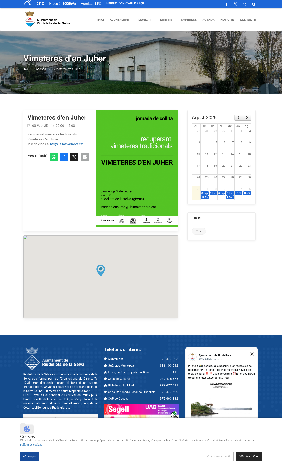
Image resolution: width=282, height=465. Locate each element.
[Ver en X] (252, 355)
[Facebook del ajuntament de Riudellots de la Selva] (226, 4)
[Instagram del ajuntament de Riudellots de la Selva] (244, 4)
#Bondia (193, 366)
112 (175, 371)
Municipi (145, 20)
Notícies (227, 20)
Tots (199, 231)
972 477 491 (169, 385)
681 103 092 (169, 365)
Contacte (248, 20)
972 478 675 (169, 378)
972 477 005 (169, 358)
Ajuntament (120, 20)
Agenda (208, 20)
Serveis (166, 20)
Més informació (247, 456)
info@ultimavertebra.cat (66, 144)
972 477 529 (169, 391)
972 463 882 (169, 398)
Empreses (189, 20)
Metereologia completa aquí (125, 3)
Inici (100, 20)
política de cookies (31, 444)
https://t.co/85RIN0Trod (215, 377)
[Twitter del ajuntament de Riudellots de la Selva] (235, 4)
